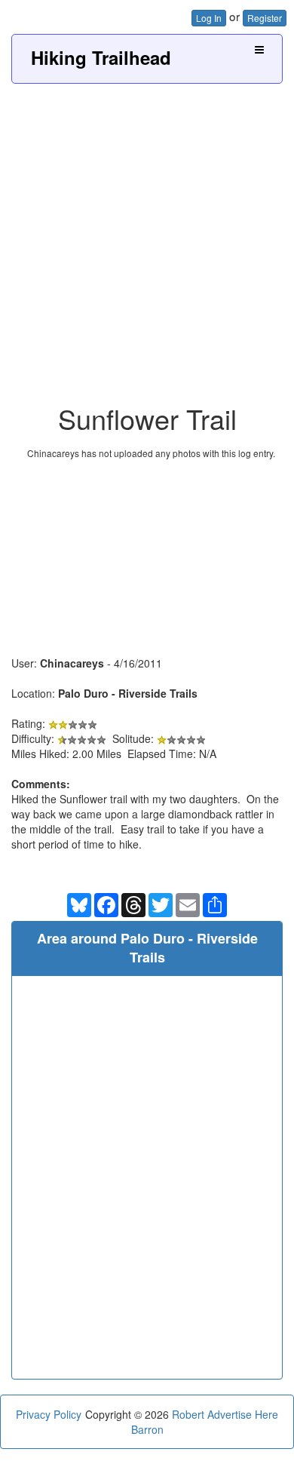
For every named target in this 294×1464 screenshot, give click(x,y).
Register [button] (264, 17)
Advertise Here (242, 1414)
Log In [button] (209, 17)
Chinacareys (72, 663)
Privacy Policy (48, 1414)
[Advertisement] (147, 238)
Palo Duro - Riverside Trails (128, 693)
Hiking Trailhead (101, 57)
